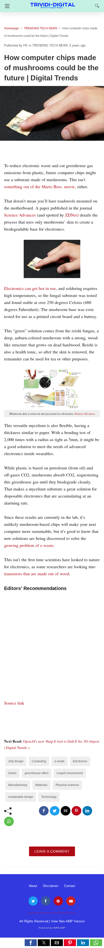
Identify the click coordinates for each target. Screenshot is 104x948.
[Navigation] (6, 6)
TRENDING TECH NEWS (40, 28)
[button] (31, 942)
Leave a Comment (52, 851)
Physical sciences (67, 785)
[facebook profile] (45, 901)
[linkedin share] (87, 811)
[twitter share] (54, 811)
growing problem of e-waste (28, 545)
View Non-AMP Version (68, 921)
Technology (49, 797)
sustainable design (20, 797)
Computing (39, 761)
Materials (41, 785)
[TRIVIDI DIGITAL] (53, 3)
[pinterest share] (76, 811)
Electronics (80, 761)
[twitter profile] (33, 901)
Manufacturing (17, 785)
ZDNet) (72, 215)
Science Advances (20, 215)
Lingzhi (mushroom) (70, 773)
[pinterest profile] (58, 901)
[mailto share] (65, 811)
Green (12, 773)
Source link (14, 703)
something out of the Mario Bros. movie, (40, 186)
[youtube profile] (70, 901)
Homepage (11, 28)
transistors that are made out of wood (36, 573)
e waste (59, 761)
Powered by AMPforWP (52, 927)
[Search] (96, 6)
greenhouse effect (36, 773)
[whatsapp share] (9, 821)
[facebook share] (44, 811)
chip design (15, 761)
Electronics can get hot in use (30, 288)
